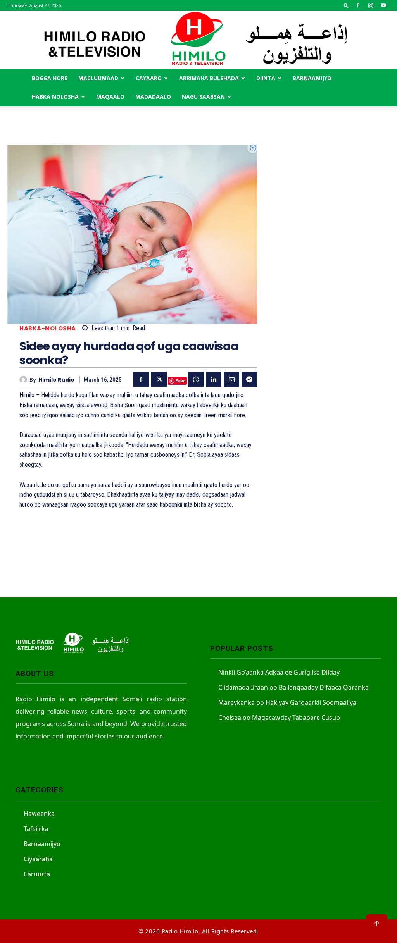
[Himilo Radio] (24, 380)
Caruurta (37, 874)
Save (180, 381)
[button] (346, 5)
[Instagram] (370, 5)
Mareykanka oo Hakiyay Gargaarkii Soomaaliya (287, 702)
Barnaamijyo (312, 78)
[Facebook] (358, 5)
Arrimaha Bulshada (209, 78)
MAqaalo (110, 96)
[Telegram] (249, 379)
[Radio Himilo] (198, 40)
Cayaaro (149, 78)
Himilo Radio (56, 380)
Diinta (265, 78)
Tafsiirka (36, 828)
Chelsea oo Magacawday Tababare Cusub (279, 717)
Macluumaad (98, 78)
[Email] (231, 379)
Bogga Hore (49, 78)
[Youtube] (383, 5)
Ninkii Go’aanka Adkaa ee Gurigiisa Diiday (279, 672)
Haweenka (39, 813)
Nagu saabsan (203, 96)
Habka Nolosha (55, 96)
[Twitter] (159, 379)
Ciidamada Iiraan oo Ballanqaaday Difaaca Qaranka (293, 687)
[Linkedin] (213, 379)
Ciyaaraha (38, 859)
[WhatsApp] (196, 379)
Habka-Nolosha (47, 328)
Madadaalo (153, 96)
